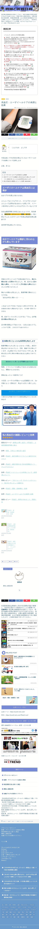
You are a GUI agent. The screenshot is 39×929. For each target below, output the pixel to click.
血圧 (3, 99)
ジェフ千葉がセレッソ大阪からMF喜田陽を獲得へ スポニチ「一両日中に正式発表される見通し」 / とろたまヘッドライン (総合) (19, 47)
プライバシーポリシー (11, 775)
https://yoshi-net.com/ (17, 712)
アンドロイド (13, 907)
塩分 (19, 912)
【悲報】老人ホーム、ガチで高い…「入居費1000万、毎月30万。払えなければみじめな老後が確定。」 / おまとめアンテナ (19, 79)
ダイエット (4, 909)
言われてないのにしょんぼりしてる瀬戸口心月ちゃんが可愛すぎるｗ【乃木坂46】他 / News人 (19, 51)
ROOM (14, 904)
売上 (23, 912)
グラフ (19, 907)
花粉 (27, 914)
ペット (21, 909)
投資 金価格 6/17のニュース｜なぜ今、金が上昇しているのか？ (20, 889)
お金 (18, 904)
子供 (27, 912)
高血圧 (16, 561)
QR (10, 904)
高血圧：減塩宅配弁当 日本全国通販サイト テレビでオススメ (12, 545)
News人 (4, 860)
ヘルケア (5, 561)
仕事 (7, 912)
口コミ (15, 912)
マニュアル (27, 909)
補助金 (3, 917)
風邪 (28, 917)
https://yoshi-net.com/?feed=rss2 (17, 715)
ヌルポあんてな (6, 858)
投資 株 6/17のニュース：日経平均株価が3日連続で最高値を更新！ (20, 896)
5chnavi (4, 849)
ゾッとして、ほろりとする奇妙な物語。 (14, 35)
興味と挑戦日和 (8, 789)
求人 (7, 914)
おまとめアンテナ (7, 852)
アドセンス (32, 904)
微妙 (11, 561)
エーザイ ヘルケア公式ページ (19, 391)
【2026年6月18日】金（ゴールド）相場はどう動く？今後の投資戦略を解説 (20, 869)
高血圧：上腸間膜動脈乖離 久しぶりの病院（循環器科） (12, 527)
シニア (34, 907)
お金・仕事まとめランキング (10, 854)
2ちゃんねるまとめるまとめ (10, 847)
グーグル (24, 907)
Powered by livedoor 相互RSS (15, 89)
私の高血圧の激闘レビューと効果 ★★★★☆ (18, 181)
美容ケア (22, 914)
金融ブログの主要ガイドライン (13, 793)
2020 (6, 904)
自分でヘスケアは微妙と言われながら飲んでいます (19, 177)
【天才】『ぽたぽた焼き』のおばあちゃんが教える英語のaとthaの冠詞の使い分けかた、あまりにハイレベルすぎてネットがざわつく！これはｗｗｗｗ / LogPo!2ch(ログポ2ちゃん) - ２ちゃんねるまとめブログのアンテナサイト (19, 40)
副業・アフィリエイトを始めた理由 (15, 780)
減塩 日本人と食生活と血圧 (16, 450)
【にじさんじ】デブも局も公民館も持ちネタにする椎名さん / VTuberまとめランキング (19, 74)
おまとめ (4, 851)
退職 (18, 917)
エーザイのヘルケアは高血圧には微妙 (15, 175)
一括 (3, 912)
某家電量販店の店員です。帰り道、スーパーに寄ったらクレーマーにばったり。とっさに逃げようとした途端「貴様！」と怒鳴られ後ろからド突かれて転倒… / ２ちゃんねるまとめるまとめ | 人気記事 (19, 85)
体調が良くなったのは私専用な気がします (19, 179)
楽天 (3, 914)
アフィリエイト (5, 907)
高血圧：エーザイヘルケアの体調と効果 (19, 494)
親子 (8, 917)
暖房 (30, 912)
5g (2, 904)
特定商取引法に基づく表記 (12, 784)
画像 (13, 914)
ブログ (16, 909)
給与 (17, 914)
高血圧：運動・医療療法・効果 (16, 488)
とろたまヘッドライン (8, 856)
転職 (14, 917)
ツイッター (11, 909)
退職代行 (23, 917)
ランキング (33, 909)
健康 (9, 821)
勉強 (11, 912)
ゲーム (29, 907)
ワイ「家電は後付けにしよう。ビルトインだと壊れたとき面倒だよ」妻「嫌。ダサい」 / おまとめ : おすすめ (19, 69)
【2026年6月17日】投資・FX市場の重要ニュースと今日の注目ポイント (20, 882)
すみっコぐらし (24, 904)
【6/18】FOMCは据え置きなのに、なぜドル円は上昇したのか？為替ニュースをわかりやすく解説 (20, 876)
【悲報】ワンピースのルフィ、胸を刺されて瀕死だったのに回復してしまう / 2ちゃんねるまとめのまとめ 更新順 (19, 60)
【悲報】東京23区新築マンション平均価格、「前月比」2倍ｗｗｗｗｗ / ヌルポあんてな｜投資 (18, 65)
